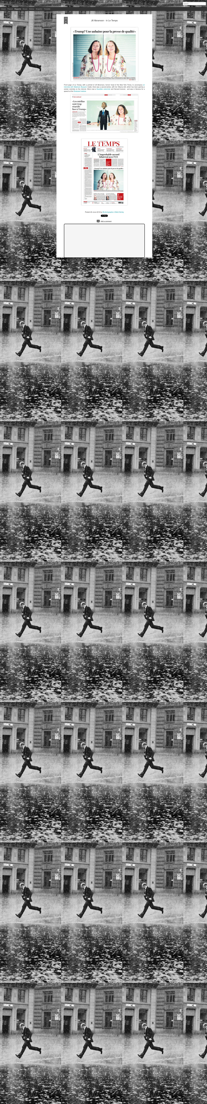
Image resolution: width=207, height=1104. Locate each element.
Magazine (17, 9)
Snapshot (39, 9)
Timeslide (47, 9)
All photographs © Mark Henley (113, 212)
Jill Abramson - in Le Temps (104, 20)
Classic (3, 9)
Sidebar (31, 9)
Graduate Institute (80, 91)
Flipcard (10, 9)
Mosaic (25, 9)
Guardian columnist (103, 89)
